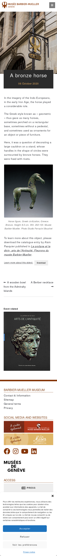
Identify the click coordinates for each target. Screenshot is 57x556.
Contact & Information (17, 395)
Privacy (8, 408)
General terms (12, 403)
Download (41, 262)
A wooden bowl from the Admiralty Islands (15, 286)
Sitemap (9, 399)
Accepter (24, 528)
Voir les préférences (24, 544)
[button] (52, 495)
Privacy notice (29, 552)
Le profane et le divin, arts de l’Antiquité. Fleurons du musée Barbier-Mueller (27, 250)
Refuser (25, 536)
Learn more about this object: (18, 262)
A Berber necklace (42, 284)
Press (31, 487)
